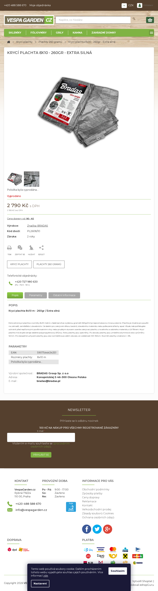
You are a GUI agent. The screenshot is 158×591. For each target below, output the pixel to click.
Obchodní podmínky (95, 489)
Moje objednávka (40, 5)
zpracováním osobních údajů (50, 445)
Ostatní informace (64, 295)
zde (45, 575)
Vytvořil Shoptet (142, 581)
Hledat (134, 20)
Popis (15, 295)
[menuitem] (15, 33)
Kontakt (87, 505)
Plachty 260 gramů (49, 264)
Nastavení (40, 583)
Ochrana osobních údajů (98, 517)
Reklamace (89, 501)
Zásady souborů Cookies (98, 513)
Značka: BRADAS (37, 225)
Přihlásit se (41, 454)
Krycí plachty (19, 264)
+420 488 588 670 (15, 5)
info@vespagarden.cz (31, 510)
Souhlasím (118, 570)
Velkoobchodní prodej (96, 509)
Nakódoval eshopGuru (140, 584)
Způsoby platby (92, 493)
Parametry (35, 295)
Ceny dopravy (90, 497)
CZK (131, 5)
